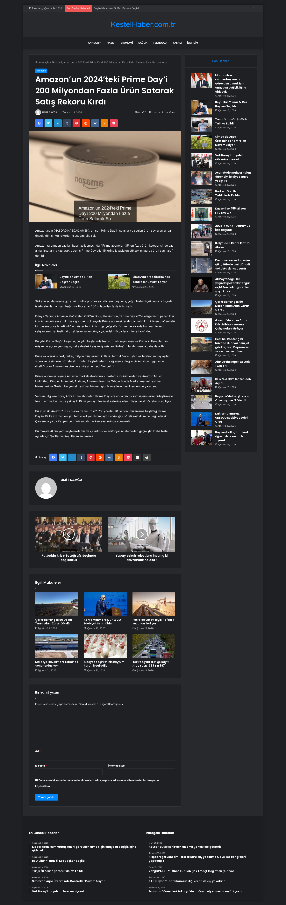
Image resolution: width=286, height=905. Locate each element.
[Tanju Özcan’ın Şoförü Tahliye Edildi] (201, 124)
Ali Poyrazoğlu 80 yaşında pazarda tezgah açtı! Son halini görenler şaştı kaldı (233, 285)
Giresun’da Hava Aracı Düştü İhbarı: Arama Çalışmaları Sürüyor (231, 324)
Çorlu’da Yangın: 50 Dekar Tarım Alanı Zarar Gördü (53, 621)
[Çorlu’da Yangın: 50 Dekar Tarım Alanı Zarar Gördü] (56, 604)
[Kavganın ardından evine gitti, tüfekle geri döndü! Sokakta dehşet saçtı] (201, 265)
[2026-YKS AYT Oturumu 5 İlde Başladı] (201, 231)
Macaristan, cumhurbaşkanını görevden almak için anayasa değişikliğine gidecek (230, 83)
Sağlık (142, 42)
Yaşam (177, 42)
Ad (38, 751)
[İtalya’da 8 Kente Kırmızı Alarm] (201, 248)
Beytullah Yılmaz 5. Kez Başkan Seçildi (231, 104)
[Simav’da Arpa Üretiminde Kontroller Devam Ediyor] (119, 281)
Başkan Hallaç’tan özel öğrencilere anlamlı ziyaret (231, 436)
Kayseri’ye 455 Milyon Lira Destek (230, 211)
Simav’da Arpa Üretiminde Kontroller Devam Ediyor (230, 141)
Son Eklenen (221, 61)
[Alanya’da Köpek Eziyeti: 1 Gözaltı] (201, 367)
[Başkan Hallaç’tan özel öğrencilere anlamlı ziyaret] (201, 437)
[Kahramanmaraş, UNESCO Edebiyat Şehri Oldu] (105, 604)
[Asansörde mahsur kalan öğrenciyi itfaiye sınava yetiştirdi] (201, 178)
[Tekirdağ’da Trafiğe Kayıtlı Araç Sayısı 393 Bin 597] (153, 646)
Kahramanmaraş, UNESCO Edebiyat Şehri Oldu (102, 621)
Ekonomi (127, 42)
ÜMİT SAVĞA (49, 112)
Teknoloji (160, 42)
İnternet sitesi (116, 765)
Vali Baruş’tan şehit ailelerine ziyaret (229, 157)
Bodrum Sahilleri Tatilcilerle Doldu (227, 193)
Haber (111, 42)
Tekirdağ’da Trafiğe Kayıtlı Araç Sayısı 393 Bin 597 (151, 664)
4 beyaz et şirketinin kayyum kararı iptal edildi (104, 664)
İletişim (192, 42)
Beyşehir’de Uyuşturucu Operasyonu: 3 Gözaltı (232, 398)
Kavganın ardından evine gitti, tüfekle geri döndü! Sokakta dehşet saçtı (233, 264)
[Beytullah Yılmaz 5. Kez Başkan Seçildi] (46, 281)
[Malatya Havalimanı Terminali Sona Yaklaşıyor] (56, 646)
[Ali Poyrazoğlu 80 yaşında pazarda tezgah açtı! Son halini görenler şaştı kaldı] (201, 284)
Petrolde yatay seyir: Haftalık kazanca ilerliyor (153, 621)
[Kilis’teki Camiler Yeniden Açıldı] (201, 384)
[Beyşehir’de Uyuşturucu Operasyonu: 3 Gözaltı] (201, 401)
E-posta (41, 765)
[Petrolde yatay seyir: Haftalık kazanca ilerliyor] (153, 604)
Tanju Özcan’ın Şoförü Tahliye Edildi (115, 8)
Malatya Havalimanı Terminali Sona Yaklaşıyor (56, 664)
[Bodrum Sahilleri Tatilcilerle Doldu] (201, 196)
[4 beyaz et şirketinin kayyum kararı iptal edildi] (105, 646)
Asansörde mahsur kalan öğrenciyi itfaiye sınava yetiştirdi (233, 177)
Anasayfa (94, 42)
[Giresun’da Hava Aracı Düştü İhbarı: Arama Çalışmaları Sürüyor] (201, 325)
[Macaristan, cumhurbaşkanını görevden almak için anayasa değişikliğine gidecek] (201, 80)
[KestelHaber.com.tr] (143, 24)
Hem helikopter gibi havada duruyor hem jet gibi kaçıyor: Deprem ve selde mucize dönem (232, 345)
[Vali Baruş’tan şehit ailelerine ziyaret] (201, 160)
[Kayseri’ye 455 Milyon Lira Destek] (201, 214)
